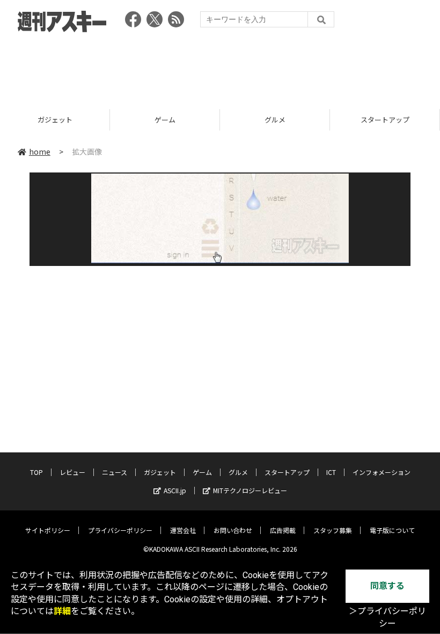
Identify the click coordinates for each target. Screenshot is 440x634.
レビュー (72, 472)
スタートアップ (385, 119)
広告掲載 (283, 530)
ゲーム (165, 119)
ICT (331, 472)
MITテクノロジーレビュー (250, 490)
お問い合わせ (233, 530)
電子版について (392, 530)
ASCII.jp (175, 490)
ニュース (114, 472)
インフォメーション (381, 472)
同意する (387, 586)
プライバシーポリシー (120, 530)
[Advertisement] (220, 67)
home (39, 151)
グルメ (275, 119)
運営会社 (183, 530)
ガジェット (55, 119)
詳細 (62, 611)
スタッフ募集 (332, 530)
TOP (36, 472)
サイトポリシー (47, 530)
